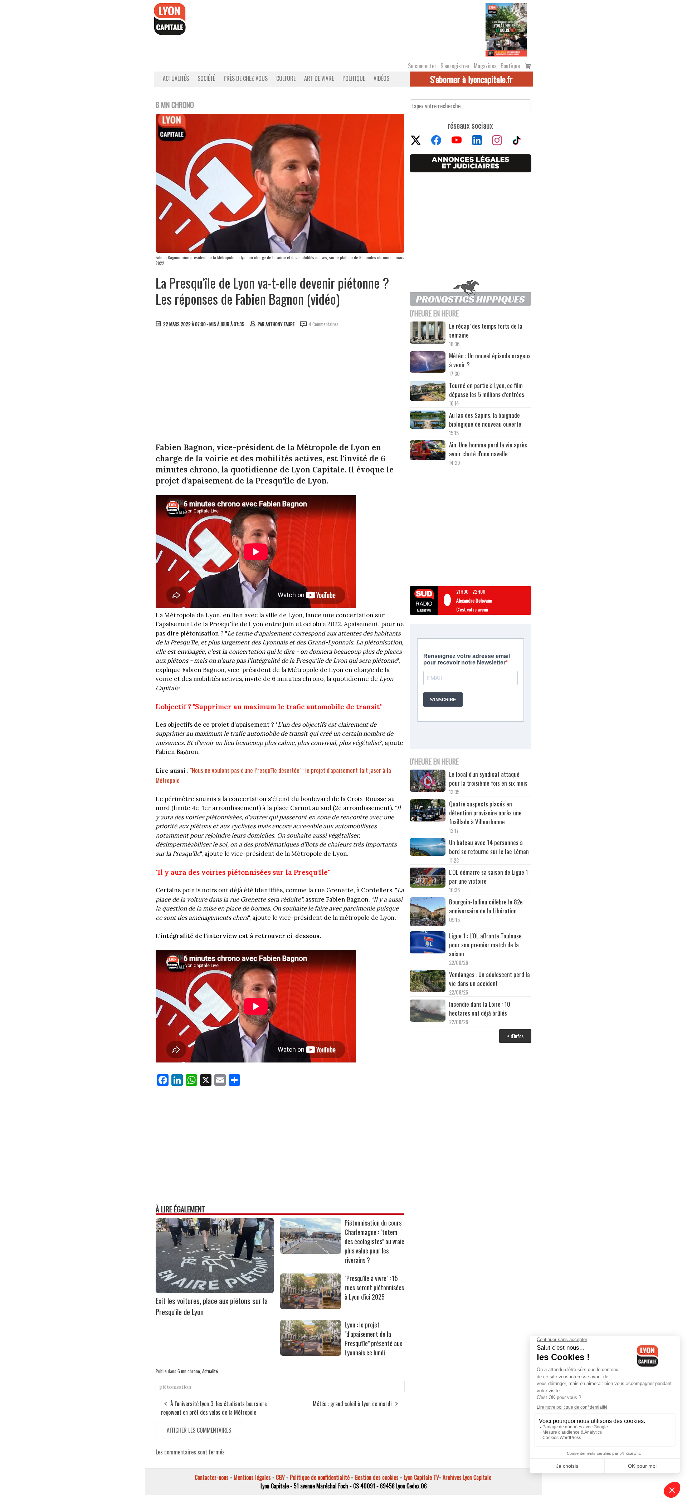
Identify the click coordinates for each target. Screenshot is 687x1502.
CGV (280, 1477)
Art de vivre (319, 78)
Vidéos (381, 78)
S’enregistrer (455, 66)
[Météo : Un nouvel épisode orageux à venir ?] (427, 363)
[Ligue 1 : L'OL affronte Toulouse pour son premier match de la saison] (427, 943)
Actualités (176, 78)
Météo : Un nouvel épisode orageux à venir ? (490, 360)
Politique (353, 78)
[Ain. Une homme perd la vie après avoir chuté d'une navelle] (427, 451)
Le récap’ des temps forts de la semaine (485, 330)
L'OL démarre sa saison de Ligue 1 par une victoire (488, 876)
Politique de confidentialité (320, 1477)
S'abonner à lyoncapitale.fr (471, 79)
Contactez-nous (212, 1477)
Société (206, 78)
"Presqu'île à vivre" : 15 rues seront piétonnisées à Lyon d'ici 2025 (374, 1287)
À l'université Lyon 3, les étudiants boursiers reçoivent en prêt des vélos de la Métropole (214, 1408)
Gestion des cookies (377, 1477)
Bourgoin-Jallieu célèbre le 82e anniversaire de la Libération (486, 906)
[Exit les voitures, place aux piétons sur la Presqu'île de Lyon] (215, 1290)
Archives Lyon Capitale (467, 1477)
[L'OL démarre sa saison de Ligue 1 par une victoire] (427, 878)
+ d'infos (515, 1036)
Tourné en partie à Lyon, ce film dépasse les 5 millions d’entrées (486, 390)
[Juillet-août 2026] (506, 29)
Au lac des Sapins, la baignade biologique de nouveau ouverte (485, 419)
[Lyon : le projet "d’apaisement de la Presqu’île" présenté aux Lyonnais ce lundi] (310, 1353)
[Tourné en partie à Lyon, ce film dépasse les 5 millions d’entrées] (427, 392)
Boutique (510, 66)
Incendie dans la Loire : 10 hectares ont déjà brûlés (479, 1008)
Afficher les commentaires (199, 1430)
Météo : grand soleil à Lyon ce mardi (352, 1403)
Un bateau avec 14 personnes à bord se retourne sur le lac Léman (489, 847)
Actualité (210, 1371)
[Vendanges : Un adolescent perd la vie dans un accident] (427, 982)
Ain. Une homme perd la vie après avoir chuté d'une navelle (488, 449)
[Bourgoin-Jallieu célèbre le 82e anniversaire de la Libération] (427, 912)
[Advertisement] (280, 387)
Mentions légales (252, 1477)
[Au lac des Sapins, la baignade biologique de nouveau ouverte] (427, 421)
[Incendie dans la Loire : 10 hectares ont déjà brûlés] (427, 1012)
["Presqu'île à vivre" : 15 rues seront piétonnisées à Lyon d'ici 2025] (310, 1306)
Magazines (485, 66)
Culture (286, 78)
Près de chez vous (246, 78)
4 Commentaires (323, 324)
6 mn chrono (188, 1371)
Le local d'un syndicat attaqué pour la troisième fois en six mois (488, 778)
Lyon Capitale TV (421, 1477)
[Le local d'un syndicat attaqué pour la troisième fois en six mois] (427, 782)
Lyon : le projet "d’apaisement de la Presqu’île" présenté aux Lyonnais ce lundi (373, 1338)
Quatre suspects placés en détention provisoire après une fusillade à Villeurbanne (485, 812)
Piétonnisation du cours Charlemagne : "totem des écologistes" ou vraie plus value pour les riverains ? (374, 1241)
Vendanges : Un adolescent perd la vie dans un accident (489, 979)
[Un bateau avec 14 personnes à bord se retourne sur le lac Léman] (427, 848)
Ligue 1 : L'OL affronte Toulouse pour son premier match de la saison (485, 944)
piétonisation (175, 1387)
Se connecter (422, 66)
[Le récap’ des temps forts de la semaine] (427, 333)
